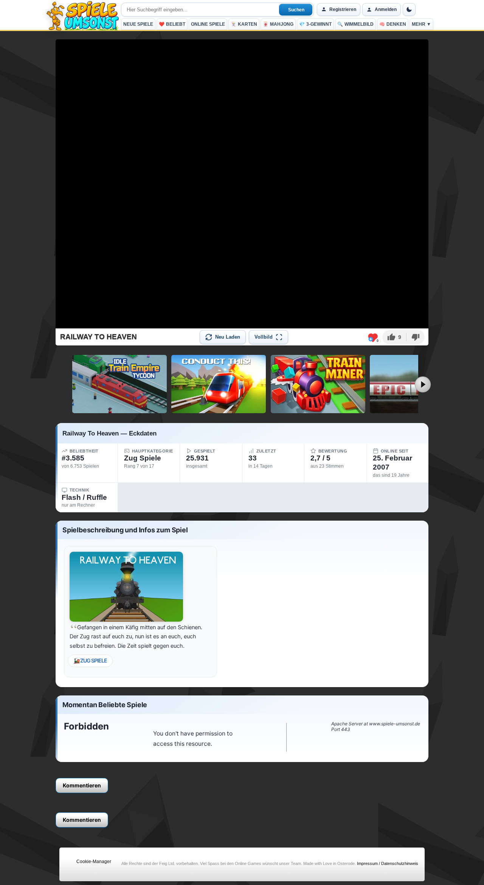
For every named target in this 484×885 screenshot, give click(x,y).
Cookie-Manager (93, 861)
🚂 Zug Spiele (90, 660)
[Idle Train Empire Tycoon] (119, 384)
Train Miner (318, 410)
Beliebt (172, 24)
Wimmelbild (355, 24)
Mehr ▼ (421, 24)
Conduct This (218, 410)
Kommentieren (82, 785)
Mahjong (278, 24)
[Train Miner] (318, 384)
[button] (394, 337)
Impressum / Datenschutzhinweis (387, 863)
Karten (244, 24)
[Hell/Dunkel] (409, 9)
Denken (392, 24)
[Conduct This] (218, 384)
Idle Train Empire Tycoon (119, 410)
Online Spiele (208, 24)
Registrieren (342, 9)
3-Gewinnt (315, 24)
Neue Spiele (138, 24)
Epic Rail (417, 410)
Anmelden (386, 9)
